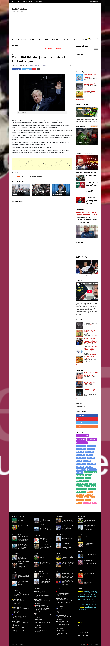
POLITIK (40, 39)
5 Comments (93, 94)
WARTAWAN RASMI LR (63, 621)
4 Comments (93, 87)
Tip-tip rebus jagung (89, 91)
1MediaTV (78, 455)
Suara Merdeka (17, 599)
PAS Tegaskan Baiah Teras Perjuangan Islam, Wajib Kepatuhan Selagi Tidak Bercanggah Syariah (24, 539)
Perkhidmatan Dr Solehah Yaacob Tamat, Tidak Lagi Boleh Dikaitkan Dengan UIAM (64, 633)
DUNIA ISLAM (79, 492)
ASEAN (87, 500)
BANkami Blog (17, 593)
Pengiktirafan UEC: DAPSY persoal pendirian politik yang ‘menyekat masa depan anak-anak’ (67, 546)
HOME (17, 39)
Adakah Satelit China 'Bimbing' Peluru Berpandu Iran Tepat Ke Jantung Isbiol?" (45, 529)
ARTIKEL (78, 466)
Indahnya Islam (85, 537)
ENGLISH (78, 475)
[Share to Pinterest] (34, 69)
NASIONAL (23, 39)
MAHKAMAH (79, 463)
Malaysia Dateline (40, 605)
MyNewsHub (60, 631)
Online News (16, 615)
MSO (36, 613)
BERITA (89, 439)
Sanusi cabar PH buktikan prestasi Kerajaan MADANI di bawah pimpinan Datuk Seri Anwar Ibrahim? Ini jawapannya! (65, 625)
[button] (90, 39)
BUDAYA (78, 497)
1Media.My (19, 9)
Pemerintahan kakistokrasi (89, 190)
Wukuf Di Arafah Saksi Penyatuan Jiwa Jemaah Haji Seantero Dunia (45, 581)
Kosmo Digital (61, 592)
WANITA (91, 489)
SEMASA (85, 461)
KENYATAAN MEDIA (81, 481)
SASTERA (87, 494)
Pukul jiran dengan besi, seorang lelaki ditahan (42, 601)
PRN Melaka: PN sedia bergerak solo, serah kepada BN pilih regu (86, 213)
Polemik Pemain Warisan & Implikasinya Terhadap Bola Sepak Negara (68, 564)
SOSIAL (86, 486)
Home (13, 1)
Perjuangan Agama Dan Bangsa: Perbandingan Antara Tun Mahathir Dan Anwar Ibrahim (92, 200)
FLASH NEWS (79, 436)
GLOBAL (32, 39)
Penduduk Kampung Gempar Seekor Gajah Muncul (19, 616)
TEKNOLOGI (84, 39)
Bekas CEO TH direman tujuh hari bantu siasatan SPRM (89, 520)
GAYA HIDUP (65, 39)
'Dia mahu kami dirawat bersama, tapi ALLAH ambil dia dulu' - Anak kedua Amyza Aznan (67, 575)
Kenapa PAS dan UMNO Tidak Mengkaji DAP (90, 331)
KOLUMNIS (74, 39)
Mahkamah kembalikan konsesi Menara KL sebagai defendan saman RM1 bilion (89, 527)
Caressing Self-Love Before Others (89, 574)
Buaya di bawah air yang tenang (22, 519)
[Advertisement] (55, 26)
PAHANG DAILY (61, 598)
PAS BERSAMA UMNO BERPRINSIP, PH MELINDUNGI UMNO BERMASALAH (92, 185)
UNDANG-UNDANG (89, 472)
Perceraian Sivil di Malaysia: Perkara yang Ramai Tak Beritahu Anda (21, 623)
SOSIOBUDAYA (55, 39)
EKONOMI (87, 452)
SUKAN (88, 455)
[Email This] (38, 69)
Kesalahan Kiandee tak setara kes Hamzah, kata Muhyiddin (20, 629)
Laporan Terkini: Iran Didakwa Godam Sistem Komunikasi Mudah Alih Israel (68, 521)
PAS (77, 461)
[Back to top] (106, 642)
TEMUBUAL (79, 500)
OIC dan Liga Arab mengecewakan (91, 176)
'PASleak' (31, 1)
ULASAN (91, 483)
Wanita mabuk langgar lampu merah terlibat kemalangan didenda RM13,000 (90, 391)
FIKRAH (78, 502)
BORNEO (87, 466)
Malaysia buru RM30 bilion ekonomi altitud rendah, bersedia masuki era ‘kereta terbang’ (21, 602)
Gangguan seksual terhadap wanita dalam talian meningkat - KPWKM (89, 582)
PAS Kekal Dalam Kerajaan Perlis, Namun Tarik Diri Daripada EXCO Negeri (23, 546)
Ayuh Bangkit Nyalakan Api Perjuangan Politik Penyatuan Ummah (45, 564)
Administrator (39, 1)
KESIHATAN (79, 449)
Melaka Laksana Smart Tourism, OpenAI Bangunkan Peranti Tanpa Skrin (67, 527)
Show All (29, 633)
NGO (46, 39)
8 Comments (93, 81)
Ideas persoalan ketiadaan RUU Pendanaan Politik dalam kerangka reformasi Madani (90, 563)
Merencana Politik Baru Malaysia (87, 141)
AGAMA (90, 458)
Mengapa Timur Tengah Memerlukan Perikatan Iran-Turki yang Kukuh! (46, 540)
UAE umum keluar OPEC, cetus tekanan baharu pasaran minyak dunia (90, 555)
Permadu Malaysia (40, 591)
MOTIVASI (78, 494)
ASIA (85, 497)
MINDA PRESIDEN (80, 483)
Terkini (18, 1)
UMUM (86, 478)
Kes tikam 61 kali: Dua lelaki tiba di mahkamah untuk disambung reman (91, 374)
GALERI (78, 486)
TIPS (93, 486)
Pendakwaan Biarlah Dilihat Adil (89, 543)
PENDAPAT (90, 469)
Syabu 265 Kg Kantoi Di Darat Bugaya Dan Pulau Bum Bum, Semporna (42, 630)
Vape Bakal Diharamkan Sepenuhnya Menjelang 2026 (23, 576)
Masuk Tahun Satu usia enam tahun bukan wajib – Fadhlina (67, 538)
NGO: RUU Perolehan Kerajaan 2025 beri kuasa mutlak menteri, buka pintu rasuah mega (23, 566)
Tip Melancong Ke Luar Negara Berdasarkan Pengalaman (90, 76)
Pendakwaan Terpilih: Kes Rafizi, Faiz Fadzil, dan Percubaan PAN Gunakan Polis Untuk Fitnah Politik (90, 340)
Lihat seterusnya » (80, 100)
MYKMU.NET (38, 620)
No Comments (93, 386)
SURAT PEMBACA (80, 489)
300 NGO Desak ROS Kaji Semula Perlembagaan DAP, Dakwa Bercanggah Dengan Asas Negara (23, 558)
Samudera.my (16, 621)
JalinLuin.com (38, 627)
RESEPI (93, 502)
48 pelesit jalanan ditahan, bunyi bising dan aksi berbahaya (64, 593)
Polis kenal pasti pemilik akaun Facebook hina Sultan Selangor (90, 382)
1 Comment (93, 379)
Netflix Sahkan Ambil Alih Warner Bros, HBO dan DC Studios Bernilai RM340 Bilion (68, 582)
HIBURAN (87, 475)
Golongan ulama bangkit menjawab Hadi (43, 615)
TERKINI (89, 449)
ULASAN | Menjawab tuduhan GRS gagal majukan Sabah (89, 350)
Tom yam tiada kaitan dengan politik (89, 357)
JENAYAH (90, 463)
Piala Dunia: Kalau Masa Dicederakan (24, 526)
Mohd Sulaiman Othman (19, 628)
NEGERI (78, 452)
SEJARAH (78, 478)
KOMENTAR (79, 446)
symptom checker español (84, 629)
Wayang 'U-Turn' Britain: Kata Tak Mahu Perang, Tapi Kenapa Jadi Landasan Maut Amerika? (46, 521)
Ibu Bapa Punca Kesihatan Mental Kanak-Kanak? (45, 575)
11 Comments (93, 324)
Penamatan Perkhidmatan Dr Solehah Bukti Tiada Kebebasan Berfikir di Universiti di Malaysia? (42, 594)
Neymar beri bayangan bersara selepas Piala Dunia (67, 557)
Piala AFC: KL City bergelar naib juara (32, 176)
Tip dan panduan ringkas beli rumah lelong (90, 83)
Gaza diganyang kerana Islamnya (86, 172)
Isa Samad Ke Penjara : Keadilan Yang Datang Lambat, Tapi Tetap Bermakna (45, 547)
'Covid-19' (24, 1)
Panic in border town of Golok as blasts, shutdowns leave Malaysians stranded (42, 622)
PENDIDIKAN (79, 469)
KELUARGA (86, 502)
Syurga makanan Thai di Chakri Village (64, 610)
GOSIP (88, 492)
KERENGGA (38, 599)
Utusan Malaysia (61, 609)
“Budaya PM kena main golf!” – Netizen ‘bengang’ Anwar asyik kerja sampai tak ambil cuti (42, 608)
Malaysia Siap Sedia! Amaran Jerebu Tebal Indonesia (21, 595)
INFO (91, 497)
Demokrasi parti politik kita (91, 322)
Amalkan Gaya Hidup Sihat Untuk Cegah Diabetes (23, 583)
